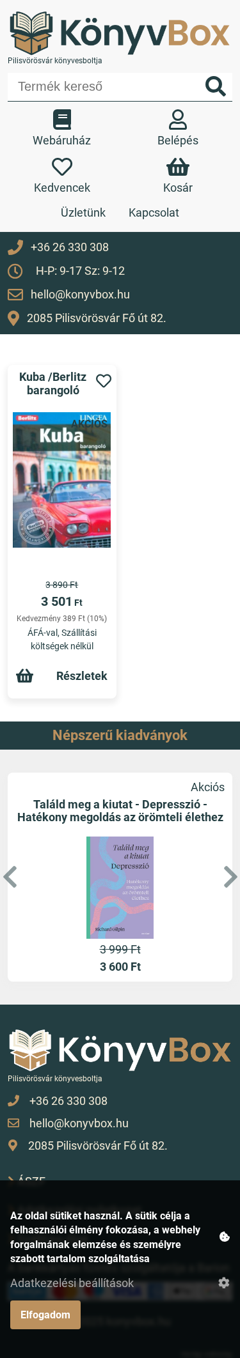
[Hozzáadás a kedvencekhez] (103, 382)
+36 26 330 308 (70, 247)
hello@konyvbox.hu (80, 294)
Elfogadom (45, 1315)
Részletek (82, 676)
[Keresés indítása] (215, 87)
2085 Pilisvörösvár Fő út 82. (96, 318)
